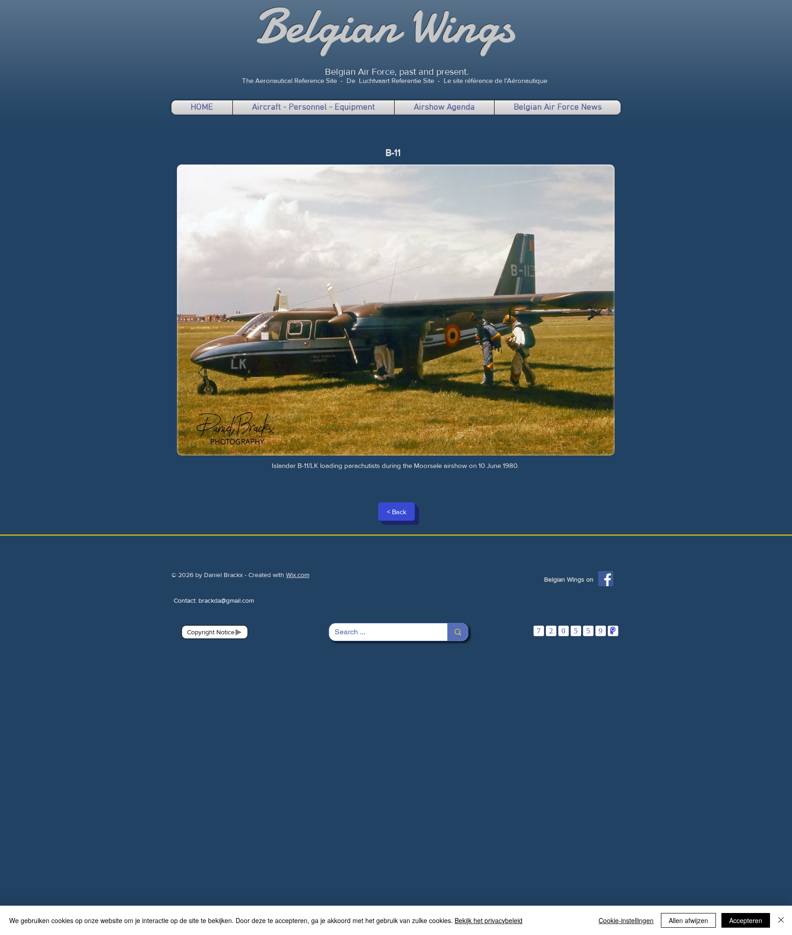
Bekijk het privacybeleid (488, 920)
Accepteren (745, 920)
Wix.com (297, 574)
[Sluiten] (781, 920)
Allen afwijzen (688, 920)
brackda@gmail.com (226, 600)
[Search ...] (457, 632)
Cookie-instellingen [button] (626, 920)
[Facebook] (605, 578)
